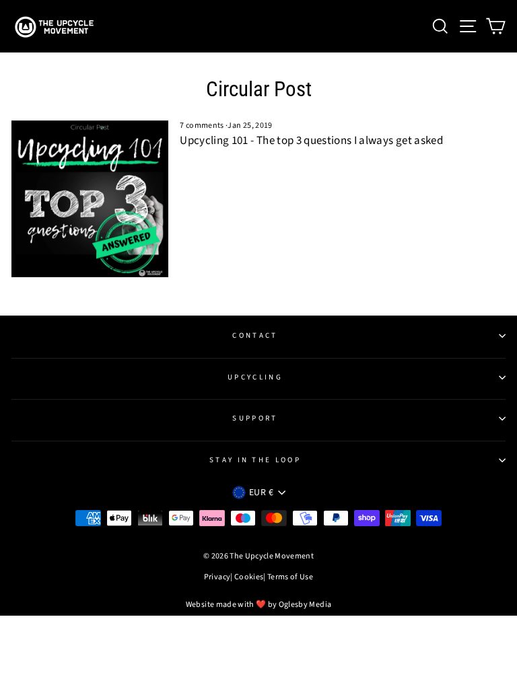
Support (254, 418)
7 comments (203, 125)
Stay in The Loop (255, 460)
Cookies (248, 577)
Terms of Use (290, 577)
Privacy (217, 577)
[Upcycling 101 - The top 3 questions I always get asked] (89, 198)
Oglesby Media (305, 604)
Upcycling (255, 377)
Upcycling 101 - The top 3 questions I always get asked (311, 141)
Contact (254, 335)
